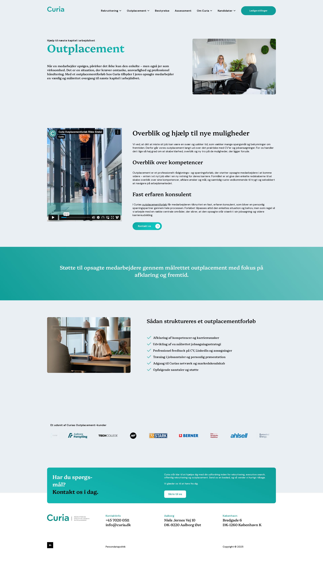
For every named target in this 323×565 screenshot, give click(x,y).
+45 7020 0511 (117, 520)
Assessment (183, 10)
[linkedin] (50, 545)
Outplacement (136, 10)
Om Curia (203, 10)
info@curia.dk (118, 524)
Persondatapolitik (115, 546)
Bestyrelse (162, 10)
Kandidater (225, 10)
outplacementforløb (154, 204)
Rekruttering (109, 10)
